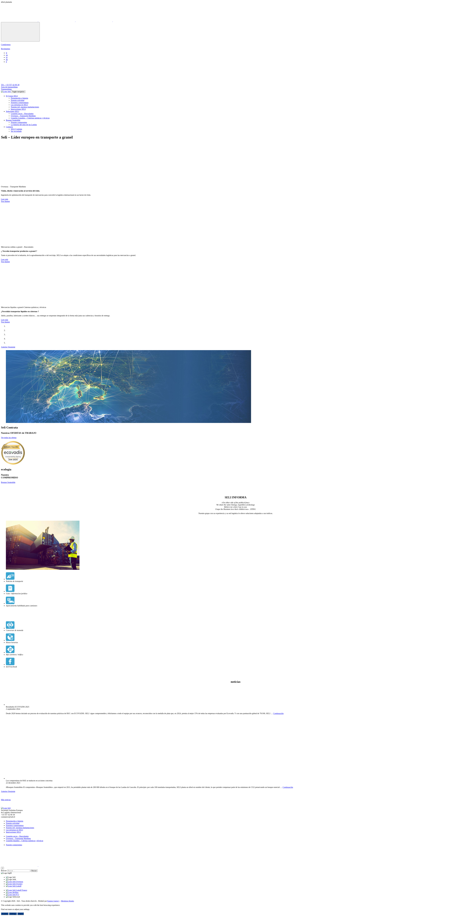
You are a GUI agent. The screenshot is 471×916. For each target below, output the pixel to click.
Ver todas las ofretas (8, 438)
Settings (13, 914)
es (6, 57)
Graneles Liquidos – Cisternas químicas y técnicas (30, 118)
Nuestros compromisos (19, 103)
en (7, 55)
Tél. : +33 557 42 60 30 (10, 85)
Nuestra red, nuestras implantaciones (25, 107)
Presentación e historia (19, 98)
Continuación (278, 713)
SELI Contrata (16, 129)
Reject (20, 914)
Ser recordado (16, 131)
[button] (4, 347)
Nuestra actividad (17, 100)
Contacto (9, 127)
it (6, 62)
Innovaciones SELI (18, 109)
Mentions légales (67, 901)
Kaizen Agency (53, 901)
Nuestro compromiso (19, 122)
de (7, 59)
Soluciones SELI (12, 111)
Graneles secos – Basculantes (22, 114)
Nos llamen (5, 201)
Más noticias (6, 800)
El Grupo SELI (12, 96)
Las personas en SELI (19, 105)
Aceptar (4, 914)
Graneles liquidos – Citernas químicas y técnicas (24, 841)
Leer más (4, 199)
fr (6, 53)
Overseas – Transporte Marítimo (23, 116)
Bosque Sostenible (13, 120)
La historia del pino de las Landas (24, 125)
